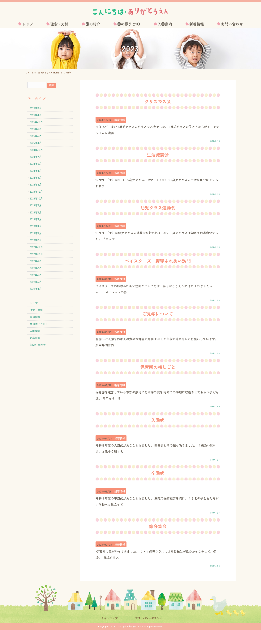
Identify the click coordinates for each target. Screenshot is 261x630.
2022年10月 (36, 254)
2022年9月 (36, 261)
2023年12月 (36, 191)
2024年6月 (36, 163)
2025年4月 (36, 143)
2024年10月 (36, 150)
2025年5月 (36, 136)
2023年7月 (36, 205)
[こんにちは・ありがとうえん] (130, 11)
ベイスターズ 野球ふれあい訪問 (158, 260)
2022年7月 (36, 268)
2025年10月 (36, 122)
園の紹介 (35, 317)
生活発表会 (158, 154)
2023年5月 (36, 219)
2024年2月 (36, 184)
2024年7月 (36, 157)
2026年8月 (36, 108)
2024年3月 (36, 177)
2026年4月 (36, 115)
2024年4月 (36, 171)
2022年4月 (36, 289)
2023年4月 (36, 226)
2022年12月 (36, 247)
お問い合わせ (38, 345)
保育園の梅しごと (157, 367)
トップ (34, 303)
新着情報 (119, 120)
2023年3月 (36, 233)
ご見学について (157, 313)
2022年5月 (36, 282)
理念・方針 (36, 310)
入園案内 (35, 331)
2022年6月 (36, 275)
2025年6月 (36, 129)
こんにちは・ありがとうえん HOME (42, 72)
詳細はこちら (215, 141)
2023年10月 (36, 198)
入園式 (157, 420)
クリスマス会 (158, 101)
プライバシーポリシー (148, 618)
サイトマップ (109, 618)
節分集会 (158, 526)
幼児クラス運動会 (157, 207)
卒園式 (157, 473)
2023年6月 (36, 212)
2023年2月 (36, 240)
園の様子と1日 (38, 324)
